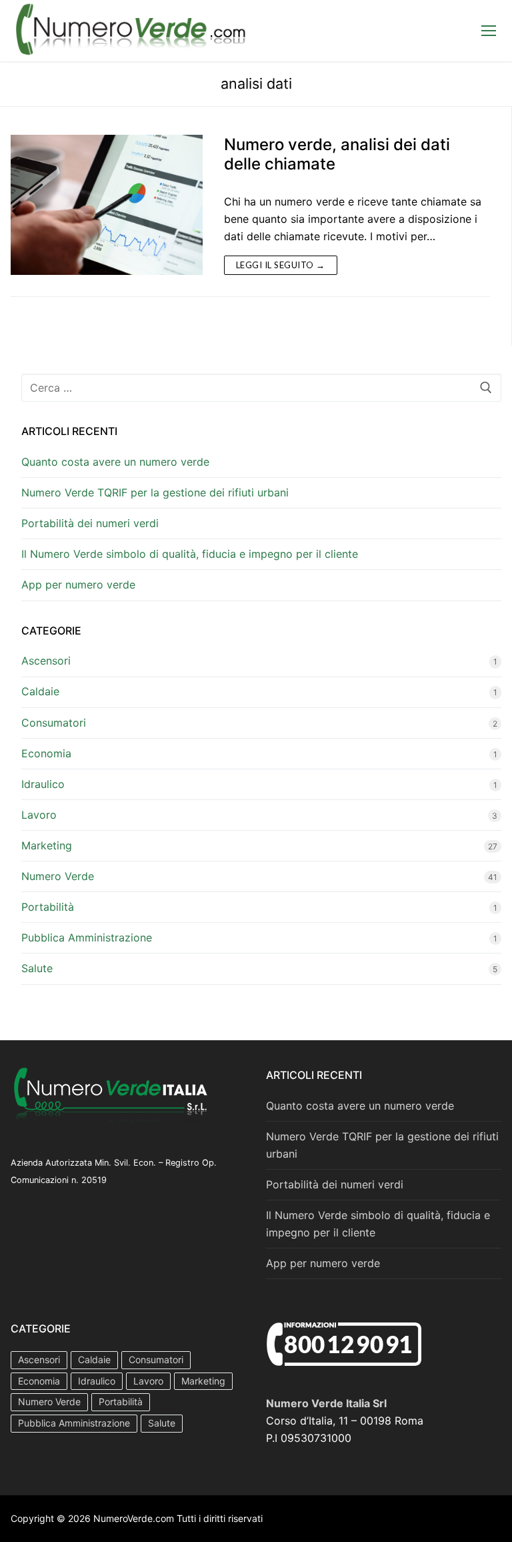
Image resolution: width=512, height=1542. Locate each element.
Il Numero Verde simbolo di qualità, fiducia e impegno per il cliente (189, 553)
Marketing (46, 845)
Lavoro (39, 814)
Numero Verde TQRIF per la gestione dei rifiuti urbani (155, 492)
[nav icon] (488, 31)
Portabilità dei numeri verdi (90, 523)
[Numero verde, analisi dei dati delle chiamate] (107, 205)
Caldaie (40, 691)
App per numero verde (78, 584)
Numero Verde (57, 876)
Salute (37, 968)
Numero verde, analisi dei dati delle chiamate (337, 154)
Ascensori (46, 660)
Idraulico (43, 784)
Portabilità (47, 906)
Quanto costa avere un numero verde (115, 461)
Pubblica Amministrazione (86, 937)
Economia (46, 753)
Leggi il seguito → (280, 265)
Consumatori (53, 722)
